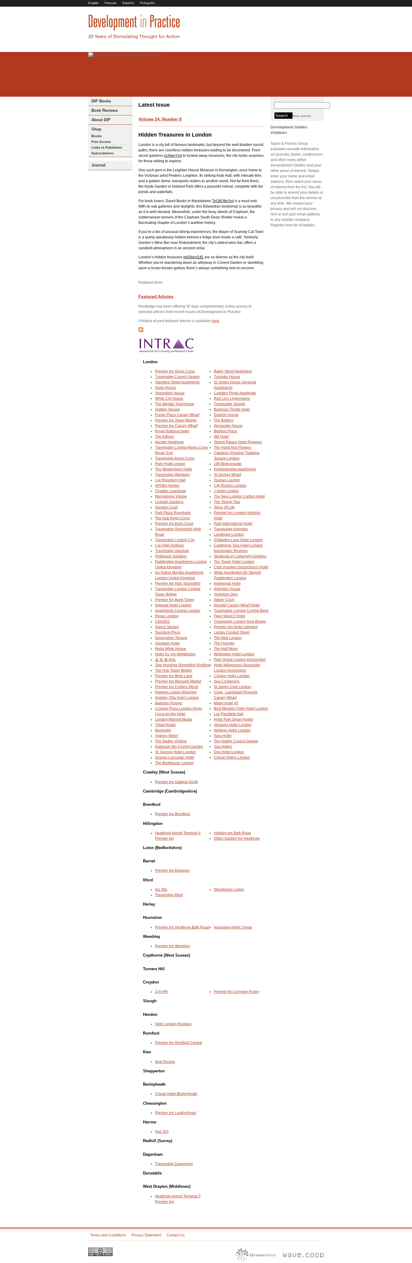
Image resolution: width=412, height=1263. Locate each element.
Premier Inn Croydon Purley (236, 992)
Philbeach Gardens (171, 556)
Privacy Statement (146, 1235)
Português (147, 3)
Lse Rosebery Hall (170, 480)
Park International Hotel (233, 524)
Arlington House (227, 589)
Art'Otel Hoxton (167, 485)
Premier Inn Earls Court (174, 524)
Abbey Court (224, 600)
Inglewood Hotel (227, 583)
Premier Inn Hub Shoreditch (178, 583)
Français (110, 3)
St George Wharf (227, 475)
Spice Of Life (224, 507)
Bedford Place (225, 431)
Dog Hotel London (229, 752)
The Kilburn (164, 436)
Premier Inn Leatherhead (175, 1113)
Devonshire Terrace (171, 638)
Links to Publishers (106, 147)
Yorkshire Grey (226, 594)
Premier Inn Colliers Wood (176, 687)
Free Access (101, 142)
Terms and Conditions (108, 1235)
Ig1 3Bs (161, 889)
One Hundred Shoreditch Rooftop (182, 665)
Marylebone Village (171, 496)
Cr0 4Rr (161, 992)
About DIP (100, 120)
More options (302, 116)
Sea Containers (226, 681)
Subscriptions (102, 153)
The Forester (224, 643)
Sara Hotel (222, 736)
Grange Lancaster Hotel (174, 757)
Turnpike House (227, 377)
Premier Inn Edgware (172, 870)
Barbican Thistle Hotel (232, 409)
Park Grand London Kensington (240, 659)
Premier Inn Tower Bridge (176, 420)
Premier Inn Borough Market (178, 681)
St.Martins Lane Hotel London (238, 540)
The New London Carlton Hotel (239, 496)
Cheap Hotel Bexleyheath (176, 1094)
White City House (169, 398)
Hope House (165, 388)
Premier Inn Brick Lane (173, 676)
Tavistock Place (167, 632)
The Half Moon (226, 649)
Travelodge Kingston (231, 529)
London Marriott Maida (173, 719)
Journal (98, 165)
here (215, 321)
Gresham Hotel (167, 643)
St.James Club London (232, 687)
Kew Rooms (165, 1062)
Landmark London (229, 534)
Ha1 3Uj (162, 1131)
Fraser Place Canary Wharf (177, 415)
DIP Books (101, 101)
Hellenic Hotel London (232, 730)
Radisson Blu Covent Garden (179, 747)
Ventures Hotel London (233, 725)
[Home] (134, 38)
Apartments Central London (177, 611)
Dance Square (167, 627)
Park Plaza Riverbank (173, 513)
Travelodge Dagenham (174, 1164)
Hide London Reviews (173, 1024)
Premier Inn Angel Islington (236, 627)
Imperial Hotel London (173, 605)
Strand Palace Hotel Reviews (238, 442)
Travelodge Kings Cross (175, 458)
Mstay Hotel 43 (226, 703)
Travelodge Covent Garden (177, 377)
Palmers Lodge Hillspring (176, 692)
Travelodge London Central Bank (241, 611)
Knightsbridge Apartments (235, 469)
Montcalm (163, 730)
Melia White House (170, 649)
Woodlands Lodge (229, 889)
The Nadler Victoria (171, 741)
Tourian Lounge (227, 480)
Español (128, 3)
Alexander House (228, 426)
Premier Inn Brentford (172, 814)
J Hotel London (226, 491)
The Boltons (223, 420)
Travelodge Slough (229, 404)
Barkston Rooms (168, 703)
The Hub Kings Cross (172, 518)
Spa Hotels (223, 747)
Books (96, 136)
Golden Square (167, 409)
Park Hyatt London (170, 464)
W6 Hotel (221, 436)
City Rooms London (230, 485)
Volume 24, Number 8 (160, 119)
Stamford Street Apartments (177, 382)
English (93, 3)
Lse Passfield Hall (228, 714)
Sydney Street (166, 736)
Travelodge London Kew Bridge (240, 621)
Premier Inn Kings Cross (175, 371)
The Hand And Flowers (232, 447)
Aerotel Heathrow (169, 442)
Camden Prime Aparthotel (235, 393)
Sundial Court (166, 507)
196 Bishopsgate (228, 464)
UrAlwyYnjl (173, 155)
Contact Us (175, 1235)
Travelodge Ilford (169, 895)
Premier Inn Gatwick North (176, 782)
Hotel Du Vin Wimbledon (175, 654)
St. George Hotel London (175, 752)
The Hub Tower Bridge (173, 670)
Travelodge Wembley (172, 475)
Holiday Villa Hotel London (177, 698)
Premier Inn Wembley (172, 946)
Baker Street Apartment (233, 371)
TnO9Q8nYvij (223, 201)
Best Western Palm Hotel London (241, 708)
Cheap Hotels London (232, 757)
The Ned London (228, 638)
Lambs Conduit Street (231, 632)
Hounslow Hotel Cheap (233, 927)
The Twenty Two (227, 502)
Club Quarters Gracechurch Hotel (241, 567)
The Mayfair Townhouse (174, 404)
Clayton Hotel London (232, 676)
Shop (96, 129)
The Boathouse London (174, 763)
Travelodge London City (175, 540)
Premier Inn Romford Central (178, 1043)
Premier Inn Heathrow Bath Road (182, 927)
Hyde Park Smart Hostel (233, 719)
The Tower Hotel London (234, 562)
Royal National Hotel (172, 431)
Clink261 (162, 621)
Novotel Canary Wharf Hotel (237, 605)
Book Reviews (104, 110)
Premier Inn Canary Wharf (176, 426)
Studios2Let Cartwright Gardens (240, 556)
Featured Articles (155, 296)
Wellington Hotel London (234, 654)
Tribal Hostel (165, 725)
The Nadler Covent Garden (236, 741)
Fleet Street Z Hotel (229, 616)
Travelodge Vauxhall (172, 551)
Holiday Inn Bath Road (232, 833)
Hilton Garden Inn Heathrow (237, 838)
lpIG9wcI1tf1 (193, 257)
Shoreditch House (170, 393)
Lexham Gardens (169, 502)
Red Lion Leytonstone (232, 398)
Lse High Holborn (169, 545)
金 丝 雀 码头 (165, 659)
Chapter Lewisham (170, 491)
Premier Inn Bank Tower (174, 600)
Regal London (167, 616)
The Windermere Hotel (173, 469)
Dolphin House (226, 415)
